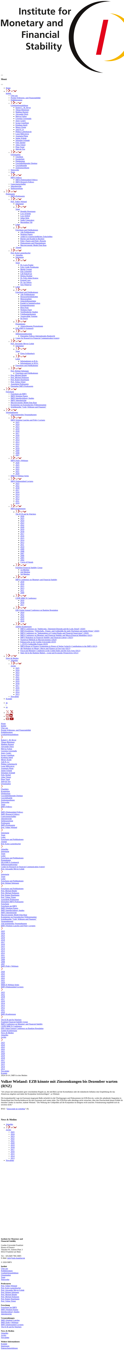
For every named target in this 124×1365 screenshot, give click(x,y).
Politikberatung (7, 732)
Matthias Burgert (7, 744)
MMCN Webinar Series (10, 985)
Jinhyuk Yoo (6, 781)
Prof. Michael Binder (9, 891)
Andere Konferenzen (9, 1031)
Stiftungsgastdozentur (9, 865)
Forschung (5, 904)
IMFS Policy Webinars (9, 966)
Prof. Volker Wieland (9, 827)
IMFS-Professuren (8, 825)
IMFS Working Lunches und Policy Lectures (18, 926)
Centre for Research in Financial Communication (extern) (23, 867)
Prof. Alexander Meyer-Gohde (12, 869)
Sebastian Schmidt (8, 773)
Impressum (5, 1346)
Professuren (5, 823)
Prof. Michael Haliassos (10, 893)
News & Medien (7, 1033)
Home (3, 724)
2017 (3, 942)
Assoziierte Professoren (10, 899)
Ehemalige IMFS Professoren (12, 902)
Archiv (3, 1037)
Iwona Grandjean (7, 755)
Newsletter (5, 1071)
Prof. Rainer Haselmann (10, 895)
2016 (3, 944)
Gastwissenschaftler (8, 816)
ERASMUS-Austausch (10, 862)
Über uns (4, 728)
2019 (3, 938)
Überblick (5, 789)
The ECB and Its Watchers (11, 1020)
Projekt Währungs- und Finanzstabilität (16, 730)
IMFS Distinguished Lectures (12, 987)
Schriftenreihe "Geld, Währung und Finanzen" (19, 919)
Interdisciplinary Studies (10, 1312)
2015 (3, 946)
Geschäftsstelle (6, 798)
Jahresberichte (6, 819)
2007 (3, 964)
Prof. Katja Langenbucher (11, 844)
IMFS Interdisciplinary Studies (12, 910)
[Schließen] (2, 84)
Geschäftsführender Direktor (12, 796)
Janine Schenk (6, 771)
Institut (3, 726)
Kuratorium (5, 791)
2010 (3, 957)
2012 (3, 953)
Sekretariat (5, 833)
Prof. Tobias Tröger (8, 897)
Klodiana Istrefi (7, 757)
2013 (3, 951)
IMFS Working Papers (9, 908)
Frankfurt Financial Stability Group (14, 1022)
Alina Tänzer (6, 777)
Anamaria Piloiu (7, 768)
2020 (3, 983)
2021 (3, 980)
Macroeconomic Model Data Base (14, 915)
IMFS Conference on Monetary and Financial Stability (22, 1024)
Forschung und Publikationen (12, 839)
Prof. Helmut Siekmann (10, 883)
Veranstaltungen (7, 921)
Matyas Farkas (6, 749)
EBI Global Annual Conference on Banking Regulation (22, 1028)
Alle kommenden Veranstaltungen (14, 924)
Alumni (4, 842)
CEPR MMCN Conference (11, 1026)
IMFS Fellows (6, 807)
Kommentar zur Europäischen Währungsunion (19, 917)
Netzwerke (5, 802)
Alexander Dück (7, 747)
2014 (3, 949)
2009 (3, 960)
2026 (3, 972)
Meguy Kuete (6, 760)
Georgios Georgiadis (9, 751)
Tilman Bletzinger (8, 742)
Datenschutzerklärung (9, 1348)
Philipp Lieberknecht (9, 764)
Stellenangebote (7, 821)
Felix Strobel (6, 775)
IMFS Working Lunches (10, 1320)
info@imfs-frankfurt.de (16, 1258)
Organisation (6, 784)
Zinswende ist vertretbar (16, 1109)
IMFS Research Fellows (10, 814)
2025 (3, 931)
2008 (3, 962)
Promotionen (6, 860)
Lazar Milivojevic (8, 766)
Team (3, 804)
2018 (3, 940)
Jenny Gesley (6, 753)
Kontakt (4, 1073)
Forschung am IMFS (9, 906)
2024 (3, 933)
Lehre (3, 837)
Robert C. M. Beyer (8, 740)
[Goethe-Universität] (12, 1363)
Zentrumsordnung (8, 800)
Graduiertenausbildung (9, 734)
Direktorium (5, 793)
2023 (3, 936)
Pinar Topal (5, 779)
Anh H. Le (5, 762)
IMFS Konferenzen (8, 1014)
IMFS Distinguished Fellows (12, 812)
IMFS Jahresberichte (9, 913)
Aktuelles (4, 849)
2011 (3, 955)
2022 (3, 978)
